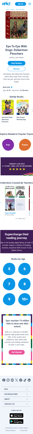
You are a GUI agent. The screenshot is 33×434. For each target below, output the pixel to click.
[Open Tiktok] (24, 380)
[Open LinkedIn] (29, 380)
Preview (16, 69)
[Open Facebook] (3, 380)
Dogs (7, 9)
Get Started (17, 352)
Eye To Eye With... (20, 9)
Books (12, 9)
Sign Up (20, 4)
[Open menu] (29, 4)
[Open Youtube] (12, 380)
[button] (15, 202)
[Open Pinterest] (20, 380)
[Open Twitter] (16, 380)
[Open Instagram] (8, 380)
